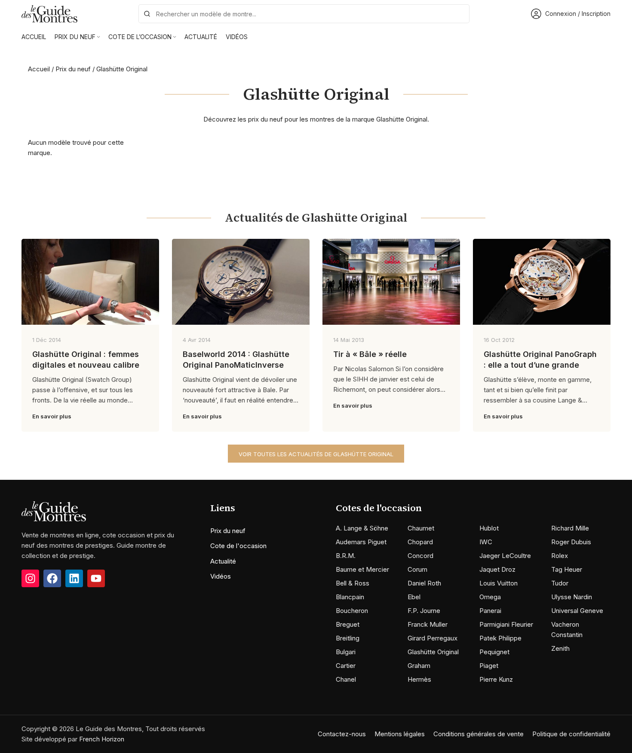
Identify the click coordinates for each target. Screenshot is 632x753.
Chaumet (421, 528)
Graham (419, 666)
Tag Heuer (566, 569)
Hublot (489, 528)
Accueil (39, 69)
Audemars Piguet (361, 542)
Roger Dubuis (571, 542)
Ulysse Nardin (571, 597)
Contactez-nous (342, 734)
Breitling (347, 638)
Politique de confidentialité (571, 734)
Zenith (560, 648)
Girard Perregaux (432, 638)
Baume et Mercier (362, 569)
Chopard (420, 542)
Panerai (490, 611)
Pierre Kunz (496, 679)
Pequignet (494, 652)
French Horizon (101, 739)
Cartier (346, 666)
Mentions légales (399, 734)
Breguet (347, 624)
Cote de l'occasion (238, 546)
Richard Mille (570, 528)
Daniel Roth (424, 583)
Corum (417, 569)
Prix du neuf (73, 69)
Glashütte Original (433, 652)
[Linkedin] (74, 578)
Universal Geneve (577, 611)
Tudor (559, 583)
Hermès (419, 679)
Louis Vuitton (498, 583)
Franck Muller (428, 624)
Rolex (559, 556)
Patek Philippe (500, 638)
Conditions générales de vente (478, 734)
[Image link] (53, 511)
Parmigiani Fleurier (506, 624)
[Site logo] (49, 13)
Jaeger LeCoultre (505, 556)
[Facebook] (52, 578)
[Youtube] (96, 578)
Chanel (346, 679)
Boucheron (352, 611)
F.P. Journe (424, 611)
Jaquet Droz (497, 569)
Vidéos (220, 576)
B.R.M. (346, 556)
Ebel (414, 597)
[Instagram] (30, 578)
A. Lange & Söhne (362, 528)
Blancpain (350, 597)
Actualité (223, 561)
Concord (420, 556)
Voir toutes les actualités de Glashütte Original (316, 454)
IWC (485, 542)
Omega (490, 597)
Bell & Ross (352, 583)
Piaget (488, 666)
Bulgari (346, 652)
